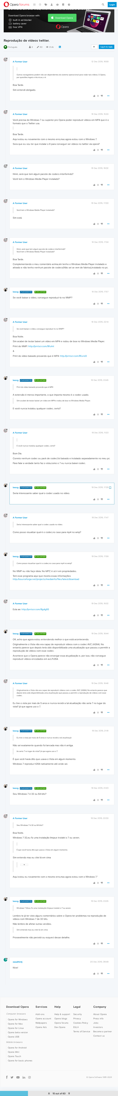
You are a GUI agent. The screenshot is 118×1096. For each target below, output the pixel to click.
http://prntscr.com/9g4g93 (35, 609)
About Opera (100, 1014)
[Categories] (34, 4)
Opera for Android (17, 1047)
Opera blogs (60, 1018)
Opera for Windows (18, 1019)
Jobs (95, 1023)
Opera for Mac (15, 1024)
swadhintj (17, 962)
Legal (77, 1006)
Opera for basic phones (20, 1060)
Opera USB (13, 1036)
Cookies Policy (80, 1023)
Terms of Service (81, 1031)
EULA (76, 1027)
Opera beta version (18, 1032)
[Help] (69, 4)
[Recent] (40, 4)
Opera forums (61, 1023)
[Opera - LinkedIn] (24, 1077)
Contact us (99, 1036)
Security (77, 1014)
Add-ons (39, 1014)
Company (99, 1006)
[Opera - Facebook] (7, 1077)
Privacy (77, 1018)
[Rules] (63, 4)
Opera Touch (14, 1056)
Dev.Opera (59, 1027)
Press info (98, 1018)
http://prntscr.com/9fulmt (41, 346)
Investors (98, 1027)
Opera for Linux (16, 1028)
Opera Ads (41, 1027)
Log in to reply (106, 47)
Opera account (43, 1018)
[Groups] (57, 4)
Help (57, 1006)
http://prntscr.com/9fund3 (73, 356)
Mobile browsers (14, 1042)
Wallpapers (41, 1023)
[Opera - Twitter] (12, 1077)
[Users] (52, 4)
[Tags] (46, 4)
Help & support (62, 1014)
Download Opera (64, 17)
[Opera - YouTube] (18, 1077)
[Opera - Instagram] (29, 1077)
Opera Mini (13, 1052)
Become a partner (102, 1031)
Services (41, 1006)
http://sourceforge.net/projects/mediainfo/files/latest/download (46, 579)
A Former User (20, 61)
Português (12, 47)
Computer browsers (16, 1014)
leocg (15, 292)
